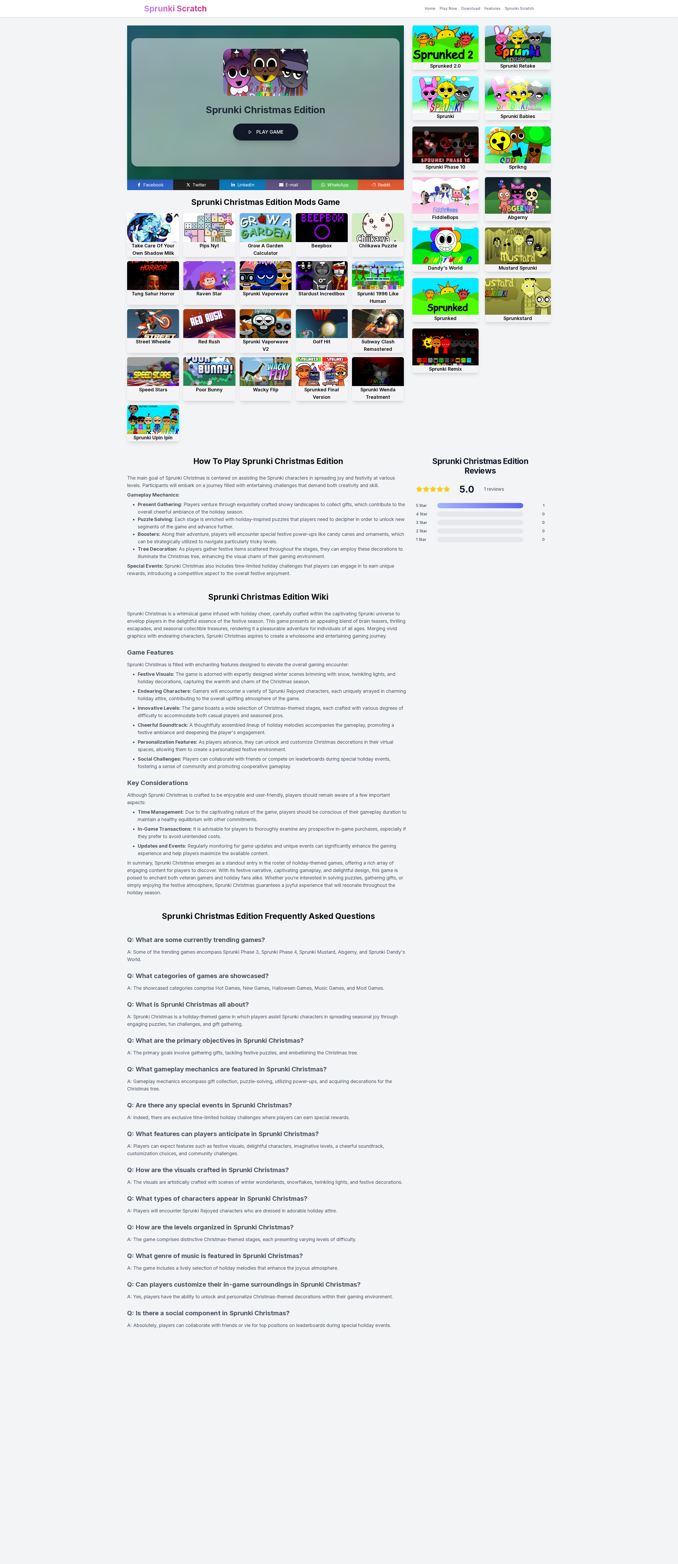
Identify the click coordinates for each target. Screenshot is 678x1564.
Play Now (448, 8)
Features (492, 8)
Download (470, 8)
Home (430, 8)
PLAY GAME (269, 132)
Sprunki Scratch (519, 8)
